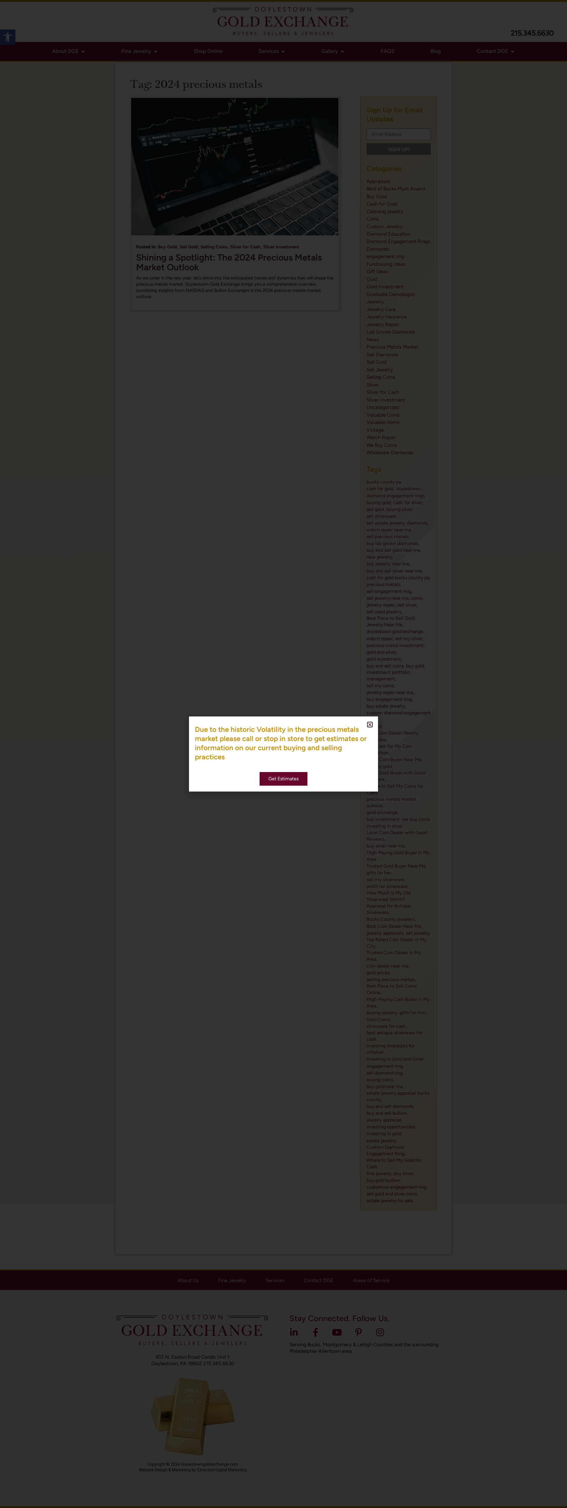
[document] (283, 754)
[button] (370, 724)
